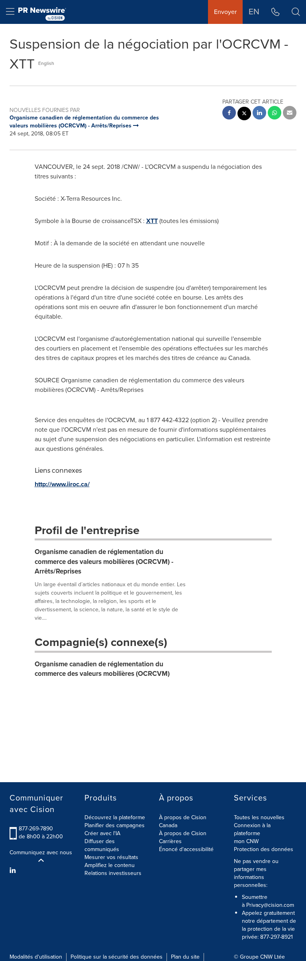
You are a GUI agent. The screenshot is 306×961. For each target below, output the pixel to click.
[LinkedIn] (14, 871)
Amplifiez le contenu (109, 865)
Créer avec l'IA (102, 833)
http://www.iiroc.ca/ (62, 484)
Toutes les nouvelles (259, 817)
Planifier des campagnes (114, 825)
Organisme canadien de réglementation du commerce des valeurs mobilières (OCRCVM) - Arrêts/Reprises (104, 561)
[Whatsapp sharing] (274, 113)
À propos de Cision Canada (182, 821)
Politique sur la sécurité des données (117, 957)
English (46, 63)
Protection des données (263, 849)
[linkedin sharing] (259, 113)
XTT (152, 220)
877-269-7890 (36, 828)
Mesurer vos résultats (111, 857)
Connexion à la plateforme (252, 829)
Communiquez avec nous (41, 853)
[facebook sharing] (229, 113)
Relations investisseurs (112, 873)
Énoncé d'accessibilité (186, 849)
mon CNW (246, 841)
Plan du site (185, 957)
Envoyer (225, 11)
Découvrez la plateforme (114, 817)
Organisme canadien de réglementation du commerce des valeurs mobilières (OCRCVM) (102, 669)
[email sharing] (289, 113)
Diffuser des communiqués (101, 845)
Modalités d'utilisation (36, 957)
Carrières (170, 841)
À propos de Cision (182, 833)
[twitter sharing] (244, 114)
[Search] (296, 12)
